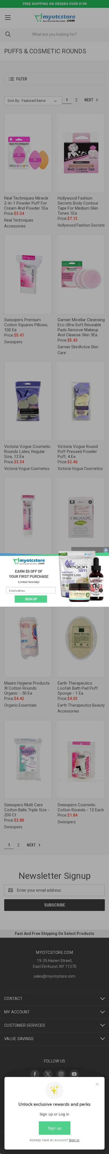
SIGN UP (31, 599)
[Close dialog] (106, 550)
